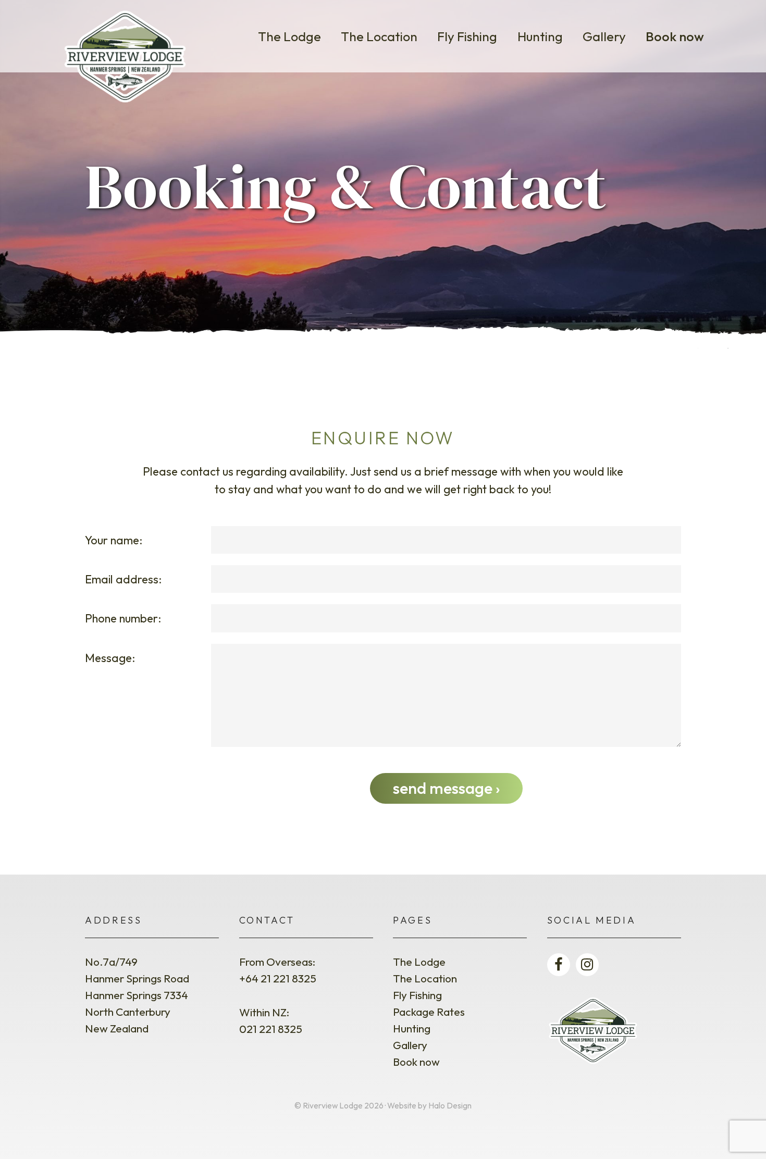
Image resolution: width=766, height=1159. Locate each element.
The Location (379, 36)
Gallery (604, 36)
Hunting (540, 36)
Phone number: (123, 618)
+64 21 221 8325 (277, 978)
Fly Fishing (467, 36)
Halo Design (450, 1106)
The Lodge (289, 36)
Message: (110, 658)
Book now (675, 36)
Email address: (123, 579)
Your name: (113, 540)
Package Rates (429, 1011)
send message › (446, 788)
